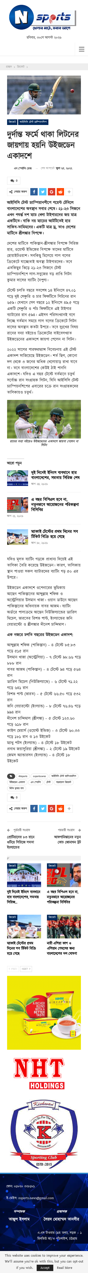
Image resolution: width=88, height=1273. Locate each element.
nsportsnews (39, 776)
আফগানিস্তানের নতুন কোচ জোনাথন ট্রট (67, 840)
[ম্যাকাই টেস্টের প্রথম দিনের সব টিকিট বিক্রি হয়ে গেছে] (17, 537)
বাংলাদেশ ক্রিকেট (63, 782)
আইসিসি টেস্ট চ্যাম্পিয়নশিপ (33, 122)
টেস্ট (48, 782)
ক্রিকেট (12, 122)
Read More (64, 1268)
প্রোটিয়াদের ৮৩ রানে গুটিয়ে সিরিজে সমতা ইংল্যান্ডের (20, 842)
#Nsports (23, 776)
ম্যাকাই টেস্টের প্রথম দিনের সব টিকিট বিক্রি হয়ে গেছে (54, 534)
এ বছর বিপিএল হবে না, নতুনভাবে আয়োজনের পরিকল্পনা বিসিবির (55, 505)
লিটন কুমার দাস (17, 788)
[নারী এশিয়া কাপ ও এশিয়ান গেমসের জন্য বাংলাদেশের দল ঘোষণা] (64, 926)
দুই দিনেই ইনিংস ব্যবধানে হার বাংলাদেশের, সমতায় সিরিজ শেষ (55, 475)
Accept (45, 1267)
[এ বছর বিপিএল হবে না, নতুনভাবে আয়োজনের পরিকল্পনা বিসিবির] (17, 505)
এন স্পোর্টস (36, 782)
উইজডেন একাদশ (17, 782)
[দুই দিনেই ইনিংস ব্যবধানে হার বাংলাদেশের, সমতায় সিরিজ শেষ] (17, 478)
